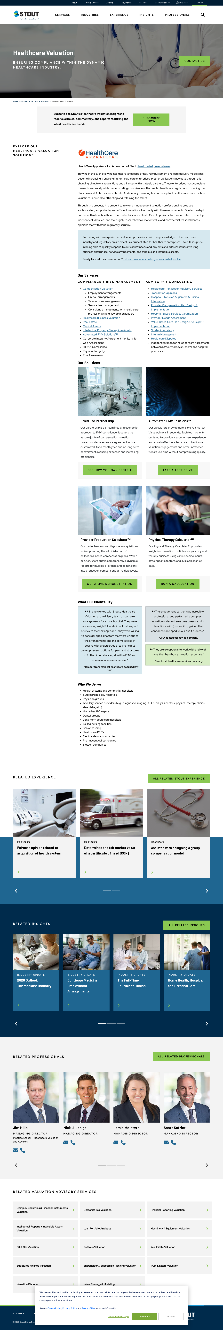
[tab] (28, 14)
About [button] (75, 3)
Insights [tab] (146, 14)
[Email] (16, 1150)
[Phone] (23, 1150)
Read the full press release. (154, 166)
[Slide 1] (107, 891)
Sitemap (18, 1313)
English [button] (182, 3)
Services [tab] (62, 14)
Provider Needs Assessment (168, 317)
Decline (171, 1316)
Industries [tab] (90, 14)
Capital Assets (92, 326)
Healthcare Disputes (163, 338)
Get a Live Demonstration (109, 583)
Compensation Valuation (98, 288)
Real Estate (90, 322)
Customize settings (118, 1316)
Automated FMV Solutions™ (100, 334)
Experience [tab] (119, 14)
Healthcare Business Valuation (101, 317)
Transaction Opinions (164, 293)
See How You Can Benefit (110, 470)
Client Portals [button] (161, 3)
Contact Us (194, 60)
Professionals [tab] (177, 14)
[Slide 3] (121, 1024)
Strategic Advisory (162, 330)
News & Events (92, 3)
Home (15, 102)
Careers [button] (109, 3)
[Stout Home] (28, 14)
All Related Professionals (181, 1056)
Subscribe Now (151, 120)
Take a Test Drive (178, 470)
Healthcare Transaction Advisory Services (176, 288)
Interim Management (163, 334)
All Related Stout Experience (179, 778)
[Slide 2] (116, 891)
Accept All (144, 1316)
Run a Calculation (177, 583)
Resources (144, 3)
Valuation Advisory (40, 102)
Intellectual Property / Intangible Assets (107, 330)
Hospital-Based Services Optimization (174, 313)
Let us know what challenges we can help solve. (152, 259)
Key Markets (127, 3)
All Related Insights (186, 925)
